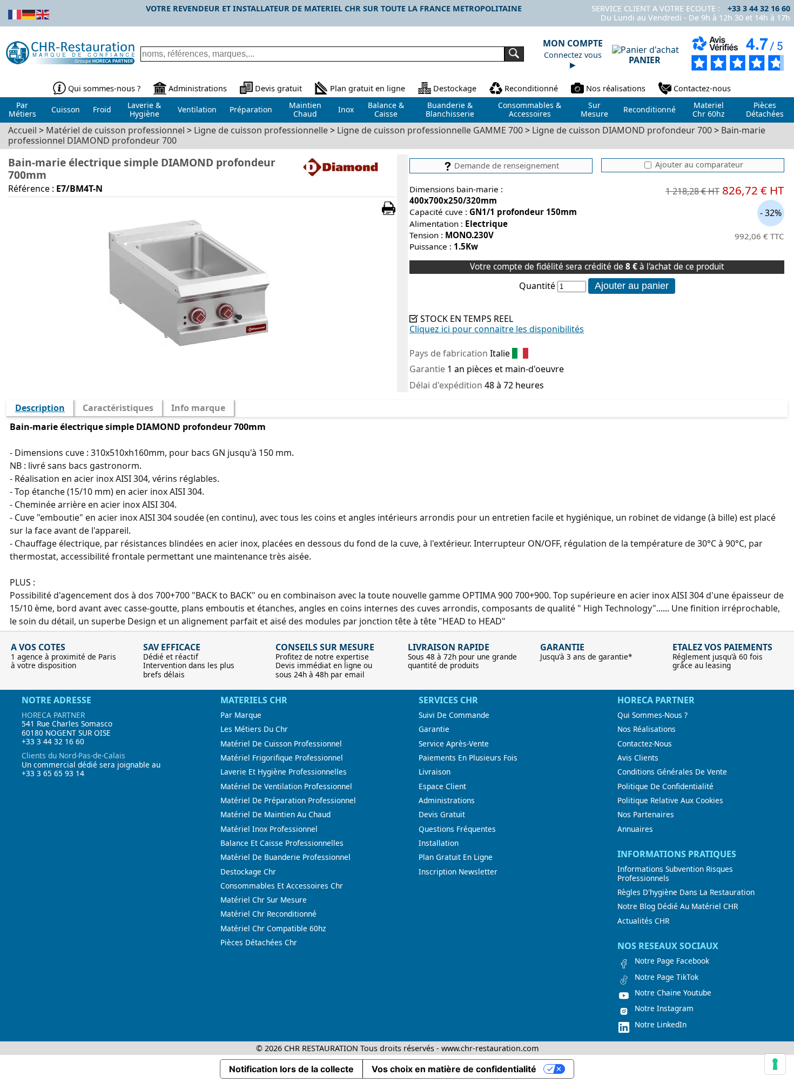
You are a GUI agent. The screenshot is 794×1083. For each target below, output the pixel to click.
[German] (29, 13)
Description (40, 408)
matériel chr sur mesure (263, 900)
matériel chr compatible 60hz (273, 928)
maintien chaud (305, 109)
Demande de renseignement (505, 165)
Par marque (240, 715)
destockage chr (248, 871)
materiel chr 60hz (708, 109)
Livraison (434, 772)
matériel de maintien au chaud (275, 814)
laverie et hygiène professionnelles (283, 772)
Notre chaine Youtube (673, 992)
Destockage (454, 88)
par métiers (22, 109)
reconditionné (649, 109)
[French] (15, 13)
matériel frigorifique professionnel (281, 758)
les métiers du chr (254, 729)
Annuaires (635, 829)
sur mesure (594, 109)
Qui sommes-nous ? (104, 88)
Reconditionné (531, 88)
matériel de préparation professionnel (288, 800)
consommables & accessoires (529, 109)
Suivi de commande (454, 715)
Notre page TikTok (666, 977)
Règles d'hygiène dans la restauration (686, 892)
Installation (439, 843)
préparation (251, 109)
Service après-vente (454, 743)
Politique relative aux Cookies (670, 800)
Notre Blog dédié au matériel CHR (677, 906)
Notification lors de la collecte (291, 1069)
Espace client (442, 786)
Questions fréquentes (457, 829)
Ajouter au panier (632, 285)
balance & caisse (386, 109)
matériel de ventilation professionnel (286, 786)
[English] (43, 13)
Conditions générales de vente (672, 772)
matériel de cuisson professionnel (281, 743)
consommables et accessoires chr (281, 886)
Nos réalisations (615, 88)
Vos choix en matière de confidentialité (454, 1069)
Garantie (434, 729)
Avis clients (637, 758)
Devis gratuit (278, 88)
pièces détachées (765, 109)
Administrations (198, 88)
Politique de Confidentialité (665, 786)
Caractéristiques (118, 408)
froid (102, 109)
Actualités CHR (643, 921)
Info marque (198, 408)
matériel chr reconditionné (268, 914)
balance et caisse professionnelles (282, 843)
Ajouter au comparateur (698, 165)
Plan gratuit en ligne (367, 88)
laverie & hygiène (144, 109)
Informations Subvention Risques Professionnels (675, 874)
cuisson (65, 109)
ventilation (197, 109)
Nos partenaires (645, 814)
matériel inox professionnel (269, 829)
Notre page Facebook (672, 961)
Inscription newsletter (458, 871)
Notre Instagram (664, 1008)
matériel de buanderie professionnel (285, 857)
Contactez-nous (702, 88)
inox (346, 109)
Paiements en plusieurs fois (468, 758)
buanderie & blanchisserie (450, 109)
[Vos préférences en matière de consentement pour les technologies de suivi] (775, 1064)
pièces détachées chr (258, 942)
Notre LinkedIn (661, 1024)
